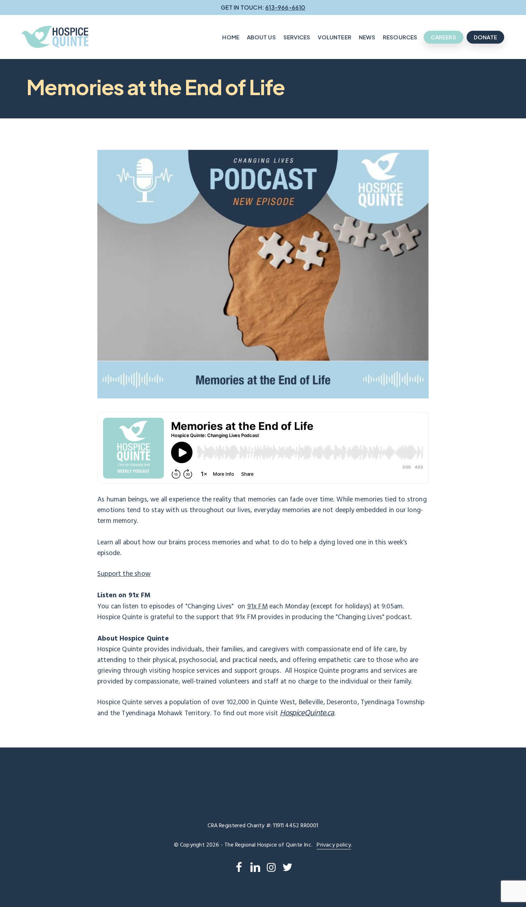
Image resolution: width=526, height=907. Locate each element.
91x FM (257, 606)
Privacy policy (334, 845)
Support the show (124, 574)
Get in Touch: (263, 7)
